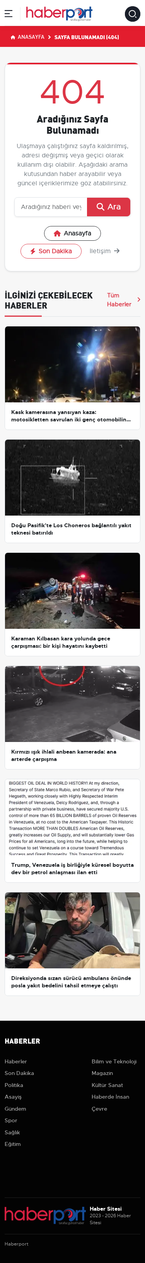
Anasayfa (30, 36)
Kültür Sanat (107, 1085)
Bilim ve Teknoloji (114, 1061)
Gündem (15, 1108)
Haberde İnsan (110, 1096)
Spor (11, 1120)
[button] (8, 15)
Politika (14, 1085)
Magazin (102, 1073)
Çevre (99, 1108)
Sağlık (12, 1132)
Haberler (16, 1061)
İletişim (101, 251)
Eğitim (13, 1143)
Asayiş (13, 1096)
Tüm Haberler (119, 299)
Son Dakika (55, 251)
